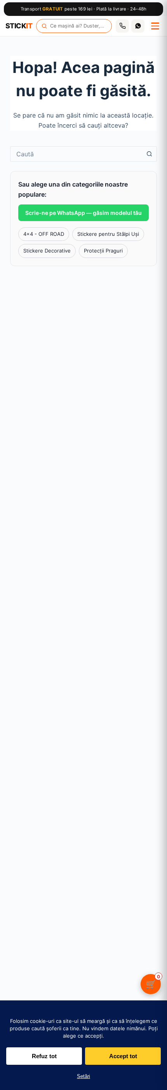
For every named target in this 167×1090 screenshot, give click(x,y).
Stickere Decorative (47, 250)
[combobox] (76, 154)
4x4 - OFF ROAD (43, 234)
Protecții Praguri (103, 250)
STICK (18, 25)
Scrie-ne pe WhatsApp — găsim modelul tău (83, 212)
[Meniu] (155, 26)
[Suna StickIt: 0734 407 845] (122, 26)
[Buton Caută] (149, 154)
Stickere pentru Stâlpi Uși (108, 234)
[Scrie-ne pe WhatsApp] (137, 26)
